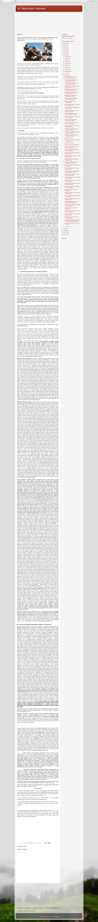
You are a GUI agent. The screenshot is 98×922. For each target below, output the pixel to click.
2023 (64, 48)
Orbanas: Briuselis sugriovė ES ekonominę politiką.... (71, 175)
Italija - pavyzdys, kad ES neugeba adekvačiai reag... (72, 105)
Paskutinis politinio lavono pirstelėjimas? (70, 102)
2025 (64, 45)
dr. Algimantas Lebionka (31, 8)
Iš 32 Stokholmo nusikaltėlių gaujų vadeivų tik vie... (72, 108)
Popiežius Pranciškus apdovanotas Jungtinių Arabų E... (72, 205)
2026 (64, 43)
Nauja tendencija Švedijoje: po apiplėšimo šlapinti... (71, 129)
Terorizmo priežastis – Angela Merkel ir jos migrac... (71, 123)
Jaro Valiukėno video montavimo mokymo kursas (71, 217)
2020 (64, 54)
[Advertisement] (49, 22)
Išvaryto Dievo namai (69, 142)
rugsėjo (66, 61)
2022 (64, 50)
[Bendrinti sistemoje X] (47, 843)
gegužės (67, 69)
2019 (64, 228)
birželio (66, 67)
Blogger (56, 916)
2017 (64, 232)
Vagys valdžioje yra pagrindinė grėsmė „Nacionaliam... (71, 202)
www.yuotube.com (21, 468)
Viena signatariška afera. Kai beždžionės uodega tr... (70, 83)
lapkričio (67, 58)
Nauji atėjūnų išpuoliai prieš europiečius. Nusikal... (70, 120)
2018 (64, 230)
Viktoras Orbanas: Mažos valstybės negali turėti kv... (72, 178)
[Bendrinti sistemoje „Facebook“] (48, 843)
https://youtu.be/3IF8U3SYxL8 (23, 212)
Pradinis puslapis (38, 908)
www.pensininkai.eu (55, 345)
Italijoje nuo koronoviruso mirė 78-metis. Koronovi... (72, 117)
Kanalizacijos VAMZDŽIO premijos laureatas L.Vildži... (72, 184)
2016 (64, 234)
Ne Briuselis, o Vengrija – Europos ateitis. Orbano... (72, 140)
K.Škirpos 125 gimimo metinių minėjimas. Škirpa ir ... (71, 135)
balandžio (67, 71)
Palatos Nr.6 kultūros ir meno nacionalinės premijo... (70, 147)
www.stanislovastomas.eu (22, 454)
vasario (66, 75)
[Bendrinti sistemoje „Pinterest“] (50, 843)
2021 (64, 52)
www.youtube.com (50, 363)
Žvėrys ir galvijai (68, 137)
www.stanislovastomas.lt (27, 500)
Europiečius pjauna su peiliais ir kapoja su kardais (71, 111)
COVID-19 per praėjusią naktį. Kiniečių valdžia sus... (71, 93)
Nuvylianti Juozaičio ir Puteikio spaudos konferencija (71, 162)
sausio (66, 226)
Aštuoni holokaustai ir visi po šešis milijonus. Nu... (72, 214)
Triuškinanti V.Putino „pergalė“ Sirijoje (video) (71, 159)
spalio (66, 60)
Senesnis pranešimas (52, 908)
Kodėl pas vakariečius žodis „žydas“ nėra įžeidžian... (72, 181)
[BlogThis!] (46, 843)
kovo (66, 73)
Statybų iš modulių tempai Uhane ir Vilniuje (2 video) (72, 211)
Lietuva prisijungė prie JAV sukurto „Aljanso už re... (72, 193)
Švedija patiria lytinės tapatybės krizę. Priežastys (71, 150)
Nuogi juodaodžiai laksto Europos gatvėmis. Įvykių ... (71, 199)
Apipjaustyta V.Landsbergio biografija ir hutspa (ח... (70, 96)
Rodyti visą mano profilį (67, 38)
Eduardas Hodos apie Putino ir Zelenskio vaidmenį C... (71, 77)
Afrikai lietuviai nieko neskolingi (71, 144)
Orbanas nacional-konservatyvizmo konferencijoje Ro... (72, 187)
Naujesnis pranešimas (24, 908)
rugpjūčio (67, 63)
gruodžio (67, 56)
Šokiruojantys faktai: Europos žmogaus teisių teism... (71, 90)
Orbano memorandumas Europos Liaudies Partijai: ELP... (72, 132)
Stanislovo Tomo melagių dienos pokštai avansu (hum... (71, 86)
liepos (66, 65)
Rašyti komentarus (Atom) (29, 911)
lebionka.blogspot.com (69, 36)
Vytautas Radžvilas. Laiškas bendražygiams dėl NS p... (70, 114)
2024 (64, 47)
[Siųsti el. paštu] (44, 843)
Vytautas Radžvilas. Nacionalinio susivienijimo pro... (71, 126)
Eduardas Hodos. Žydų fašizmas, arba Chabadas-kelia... (71, 172)
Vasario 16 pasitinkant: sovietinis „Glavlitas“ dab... (71, 169)
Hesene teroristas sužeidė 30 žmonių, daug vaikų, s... (71, 99)
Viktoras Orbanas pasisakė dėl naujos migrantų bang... (71, 80)
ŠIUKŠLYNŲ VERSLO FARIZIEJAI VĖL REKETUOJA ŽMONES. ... (72, 220)
